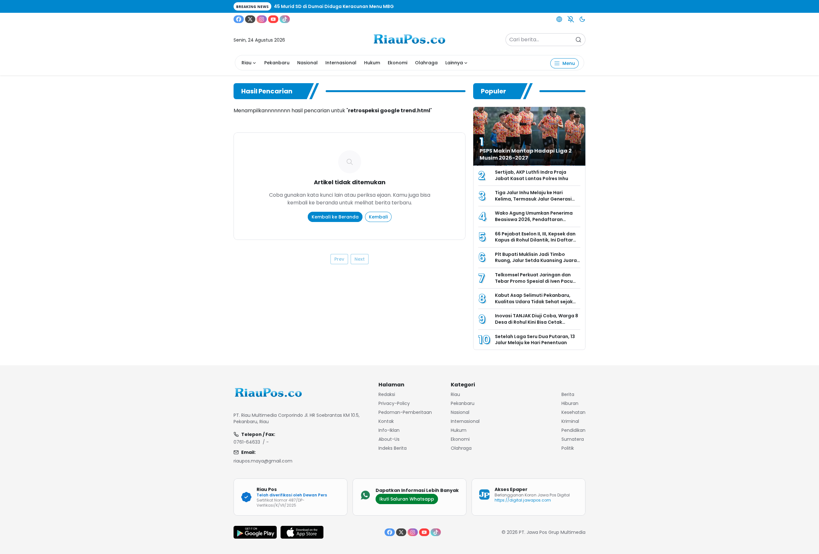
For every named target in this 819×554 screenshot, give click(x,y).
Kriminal (570, 421)
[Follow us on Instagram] (262, 19)
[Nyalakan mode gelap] (582, 19)
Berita (567, 394)
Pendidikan (573, 430)
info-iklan (389, 430)
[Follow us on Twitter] (250, 19)
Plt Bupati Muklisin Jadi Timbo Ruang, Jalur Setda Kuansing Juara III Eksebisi (536, 260)
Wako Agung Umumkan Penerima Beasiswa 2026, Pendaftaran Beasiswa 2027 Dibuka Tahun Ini (534, 219)
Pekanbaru (277, 62)
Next (359, 259)
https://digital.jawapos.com (523, 500)
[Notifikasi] (570, 19)
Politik (567, 448)
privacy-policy (394, 403)
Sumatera (572, 439)
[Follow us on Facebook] (239, 19)
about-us (389, 439)
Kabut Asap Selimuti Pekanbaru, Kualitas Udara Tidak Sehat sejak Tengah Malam (534, 301)
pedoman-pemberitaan (405, 412)
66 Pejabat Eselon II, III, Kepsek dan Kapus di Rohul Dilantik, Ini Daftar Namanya (535, 240)
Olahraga (426, 62)
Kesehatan (573, 412)
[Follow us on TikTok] (285, 19)
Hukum (372, 62)
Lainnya (454, 62)
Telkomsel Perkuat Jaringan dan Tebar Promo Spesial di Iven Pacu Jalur (534, 281)
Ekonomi (397, 62)
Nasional (307, 62)
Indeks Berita (392, 448)
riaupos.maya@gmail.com (263, 461)
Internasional (340, 62)
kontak (386, 421)
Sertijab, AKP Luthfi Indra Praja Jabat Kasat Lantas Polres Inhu (532, 175)
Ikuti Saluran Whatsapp (406, 499)
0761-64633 (247, 442)
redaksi (386, 394)
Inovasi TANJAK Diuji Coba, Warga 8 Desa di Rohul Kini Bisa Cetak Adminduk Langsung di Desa (536, 322)
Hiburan (569, 403)
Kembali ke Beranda (335, 217)
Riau (246, 62)
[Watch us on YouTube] (273, 19)
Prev (339, 259)
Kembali (378, 217)
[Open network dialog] (559, 19)
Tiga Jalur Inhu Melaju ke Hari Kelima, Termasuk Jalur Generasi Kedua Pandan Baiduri (533, 198)
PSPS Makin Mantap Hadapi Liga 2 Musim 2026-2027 (526, 154)
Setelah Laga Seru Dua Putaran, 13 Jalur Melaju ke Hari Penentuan (535, 339)
